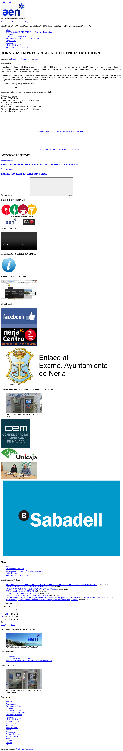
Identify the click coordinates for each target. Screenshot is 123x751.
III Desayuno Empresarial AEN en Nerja (21, 591)
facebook (9, 43)
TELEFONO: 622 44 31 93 (16, 36)
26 (9, 619)
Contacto (9, 34)
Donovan (29, 749)
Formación (10, 717)
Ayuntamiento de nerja (14, 706)
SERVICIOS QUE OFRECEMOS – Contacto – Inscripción (29, 32)
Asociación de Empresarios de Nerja (15, 22)
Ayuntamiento (11, 704)
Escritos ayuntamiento (14, 715)
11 (7, 614)
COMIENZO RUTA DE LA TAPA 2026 (21, 593)
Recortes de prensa (13, 734)
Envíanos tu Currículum (15, 569)
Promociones (11, 732)
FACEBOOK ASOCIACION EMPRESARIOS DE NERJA (29, 661)
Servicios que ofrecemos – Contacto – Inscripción (24, 571)
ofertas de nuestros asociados (17, 575)
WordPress (20, 749)
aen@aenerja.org (12, 656)
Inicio (8, 30)
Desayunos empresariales (15, 713)
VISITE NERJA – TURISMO (17, 47)
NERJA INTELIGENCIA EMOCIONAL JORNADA (58, 150)
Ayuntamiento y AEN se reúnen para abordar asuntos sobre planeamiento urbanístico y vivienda (42, 600)
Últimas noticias (79, 131)
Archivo (9, 702)
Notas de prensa (12, 573)
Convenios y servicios (14, 710)
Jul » (13, 625)
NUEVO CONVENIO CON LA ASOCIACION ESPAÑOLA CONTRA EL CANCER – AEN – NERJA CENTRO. (51, 585)
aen (36, 59)
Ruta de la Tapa (12, 736)
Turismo (9, 743)
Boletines (9, 708)
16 (2, 617)
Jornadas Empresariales (63, 131)
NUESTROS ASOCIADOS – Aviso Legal (22, 39)
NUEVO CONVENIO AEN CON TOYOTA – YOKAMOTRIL (31, 589)
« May (3, 625)
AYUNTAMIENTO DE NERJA (18, 658)
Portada (9, 730)
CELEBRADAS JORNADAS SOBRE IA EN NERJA (27, 595)
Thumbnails (10, 741)
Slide (8, 738)
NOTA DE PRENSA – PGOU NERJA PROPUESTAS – (28, 587)
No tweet (9, 725)
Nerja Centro (11, 41)
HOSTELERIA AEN (14, 45)
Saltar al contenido (8, 2)
